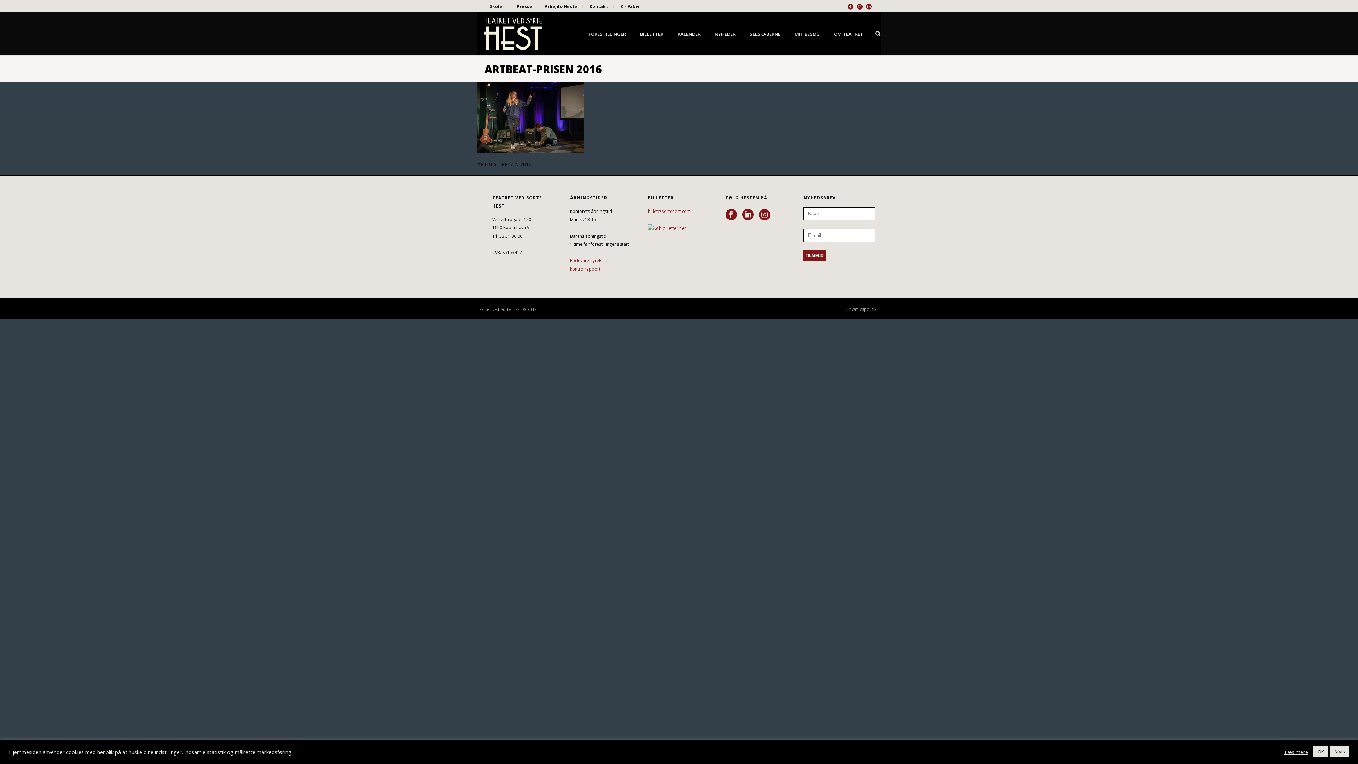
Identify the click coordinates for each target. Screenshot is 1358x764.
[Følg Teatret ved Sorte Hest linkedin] (748, 215)
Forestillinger (607, 34)
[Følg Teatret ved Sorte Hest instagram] (764, 215)
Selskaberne (765, 34)
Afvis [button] (1339, 751)
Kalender (689, 34)
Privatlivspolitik (861, 309)
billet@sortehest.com (669, 211)
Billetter (651, 34)
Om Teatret (848, 34)
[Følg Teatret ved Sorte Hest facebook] (731, 215)
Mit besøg (807, 34)
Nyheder (725, 34)
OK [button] (1321, 751)
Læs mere (1296, 752)
